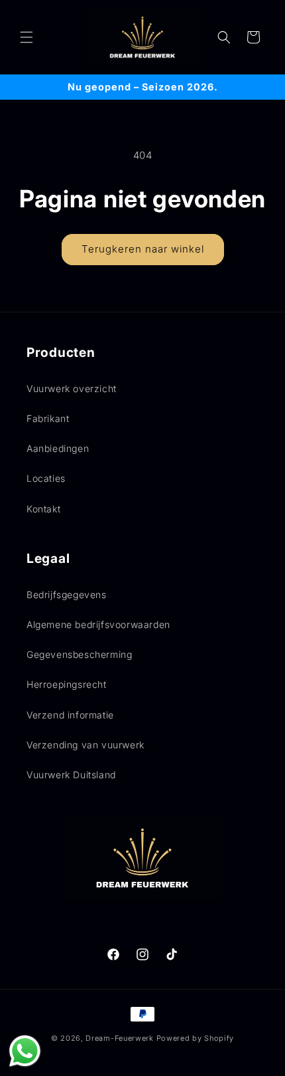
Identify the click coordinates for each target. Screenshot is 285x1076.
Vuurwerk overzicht (72, 388)
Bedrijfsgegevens (67, 594)
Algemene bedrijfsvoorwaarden (98, 624)
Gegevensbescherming (79, 654)
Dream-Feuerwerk (120, 1038)
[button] (26, 37)
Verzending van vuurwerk (85, 744)
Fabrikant (48, 418)
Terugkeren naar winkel (143, 249)
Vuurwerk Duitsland (71, 774)
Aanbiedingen (58, 448)
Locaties (46, 478)
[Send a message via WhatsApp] (25, 1051)
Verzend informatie (70, 714)
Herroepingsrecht (67, 684)
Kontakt (43, 508)
